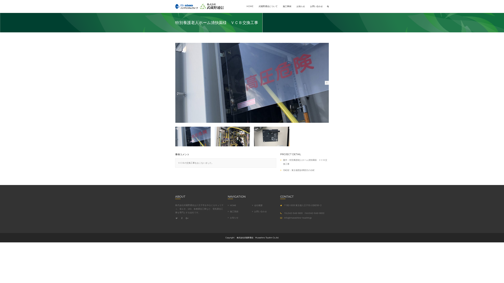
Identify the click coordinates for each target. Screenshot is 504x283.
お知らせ (300, 6)
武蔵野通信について (268, 6)
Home (249, 6)
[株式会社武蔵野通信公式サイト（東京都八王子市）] (199, 6)
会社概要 (258, 205)
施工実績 (234, 211)
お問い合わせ (316, 6)
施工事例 (287, 6)
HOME (233, 205)
